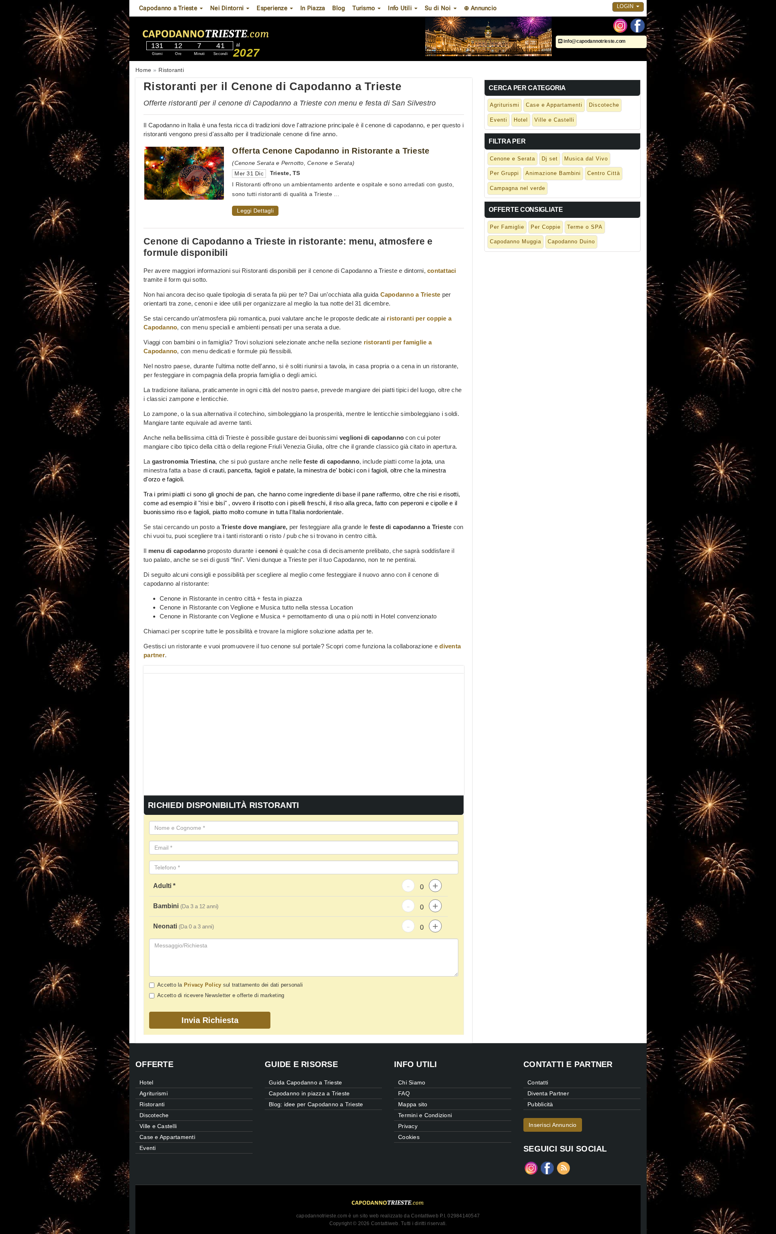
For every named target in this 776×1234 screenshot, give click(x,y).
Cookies (409, 1137)
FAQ (404, 1093)
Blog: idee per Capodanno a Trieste (316, 1104)
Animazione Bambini (553, 173)
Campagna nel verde (517, 188)
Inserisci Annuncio (553, 1125)
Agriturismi (504, 105)
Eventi (498, 120)
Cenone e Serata (512, 159)
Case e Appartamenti (554, 105)
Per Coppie (546, 227)
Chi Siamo (411, 1082)
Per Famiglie (507, 227)
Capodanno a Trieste (410, 294)
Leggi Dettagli (255, 210)
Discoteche (604, 105)
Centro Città (603, 173)
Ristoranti (152, 1104)
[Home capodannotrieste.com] (230, 32)
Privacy (408, 1126)
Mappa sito (413, 1104)
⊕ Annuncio (480, 8)
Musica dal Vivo (586, 159)
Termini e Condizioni (425, 1115)
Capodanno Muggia (515, 241)
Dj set (550, 159)
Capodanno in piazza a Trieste (309, 1093)
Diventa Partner (548, 1093)
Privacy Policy (202, 985)
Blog (338, 8)
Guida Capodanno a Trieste (305, 1082)
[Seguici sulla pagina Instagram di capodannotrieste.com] (620, 25)
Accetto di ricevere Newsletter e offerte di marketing (220, 995)
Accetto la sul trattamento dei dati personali (230, 985)
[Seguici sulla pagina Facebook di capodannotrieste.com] (637, 25)
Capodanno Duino (571, 241)
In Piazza (312, 8)
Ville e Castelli (554, 120)
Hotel (521, 120)
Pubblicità (540, 1104)
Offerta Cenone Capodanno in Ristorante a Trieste (330, 150)
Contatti (537, 1082)
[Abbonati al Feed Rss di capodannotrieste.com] (563, 1167)
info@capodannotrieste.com (594, 41)
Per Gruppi (504, 173)
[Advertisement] (304, 730)
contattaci (441, 270)
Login (626, 6)
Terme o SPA (585, 227)
